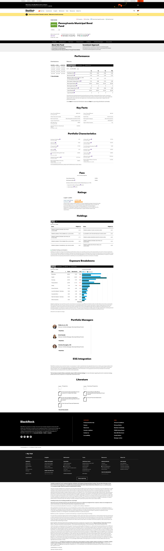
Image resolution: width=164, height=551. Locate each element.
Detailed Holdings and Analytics (59, 250)
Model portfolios (28, 466)
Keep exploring (82, 478)
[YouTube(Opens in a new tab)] (31, 437)
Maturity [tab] (66, 266)
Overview (54, 41)
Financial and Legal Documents (98, 19)
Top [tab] (52, 221)
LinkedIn (49, 432)
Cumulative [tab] (79, 65)
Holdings (88, 41)
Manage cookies (118, 438)
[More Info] (88, 35)
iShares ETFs (28, 463)
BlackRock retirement (124, 469)
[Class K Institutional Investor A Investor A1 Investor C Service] (55, 29)
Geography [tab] (59, 266)
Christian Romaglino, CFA (64, 345)
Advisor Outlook (47, 466)
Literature (103, 463)
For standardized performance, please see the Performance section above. (66, 164)
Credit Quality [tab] (74, 266)
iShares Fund (102, 484)
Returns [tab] (69, 61)
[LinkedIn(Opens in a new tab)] (25, 437)
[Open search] (134, 11)
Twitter (45, 432)
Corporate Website (37, 432)
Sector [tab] (53, 266)
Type (52, 271)
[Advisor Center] (30, 11)
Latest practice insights (49, 472)
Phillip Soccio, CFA (63, 325)
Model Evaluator (85, 466)
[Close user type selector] (138, 5)
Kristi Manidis (61, 335)
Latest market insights (49, 463)
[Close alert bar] (138, 14)
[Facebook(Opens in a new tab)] (21, 437)
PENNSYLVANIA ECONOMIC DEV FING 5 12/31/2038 (60, 230)
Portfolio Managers (98, 41)
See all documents (63, 409)
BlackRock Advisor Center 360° (88, 463)
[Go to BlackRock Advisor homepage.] (27, 422)
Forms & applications (106, 466)
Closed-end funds (29, 469)
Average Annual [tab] (71, 65)
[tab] (58, 76)
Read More (61, 330)
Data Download (110, 19)
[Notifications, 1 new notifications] (137, 10)
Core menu (66, 469)
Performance (62, 41)
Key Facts (71, 41)
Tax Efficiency (67, 201)
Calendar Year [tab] (88, 65)
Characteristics (80, 41)
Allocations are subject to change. (82, 308)
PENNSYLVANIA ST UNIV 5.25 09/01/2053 (92, 230)
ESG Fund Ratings (97, 522)
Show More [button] (79, 301)
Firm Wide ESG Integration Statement (69, 368)
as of (68, 68)
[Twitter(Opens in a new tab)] (28, 437)
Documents (109, 41)
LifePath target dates (67, 463)
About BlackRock (123, 463)
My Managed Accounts (87, 469)
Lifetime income (68, 466)
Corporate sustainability (124, 466)
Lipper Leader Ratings (68, 200)
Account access (104, 469)
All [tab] (56, 221)
